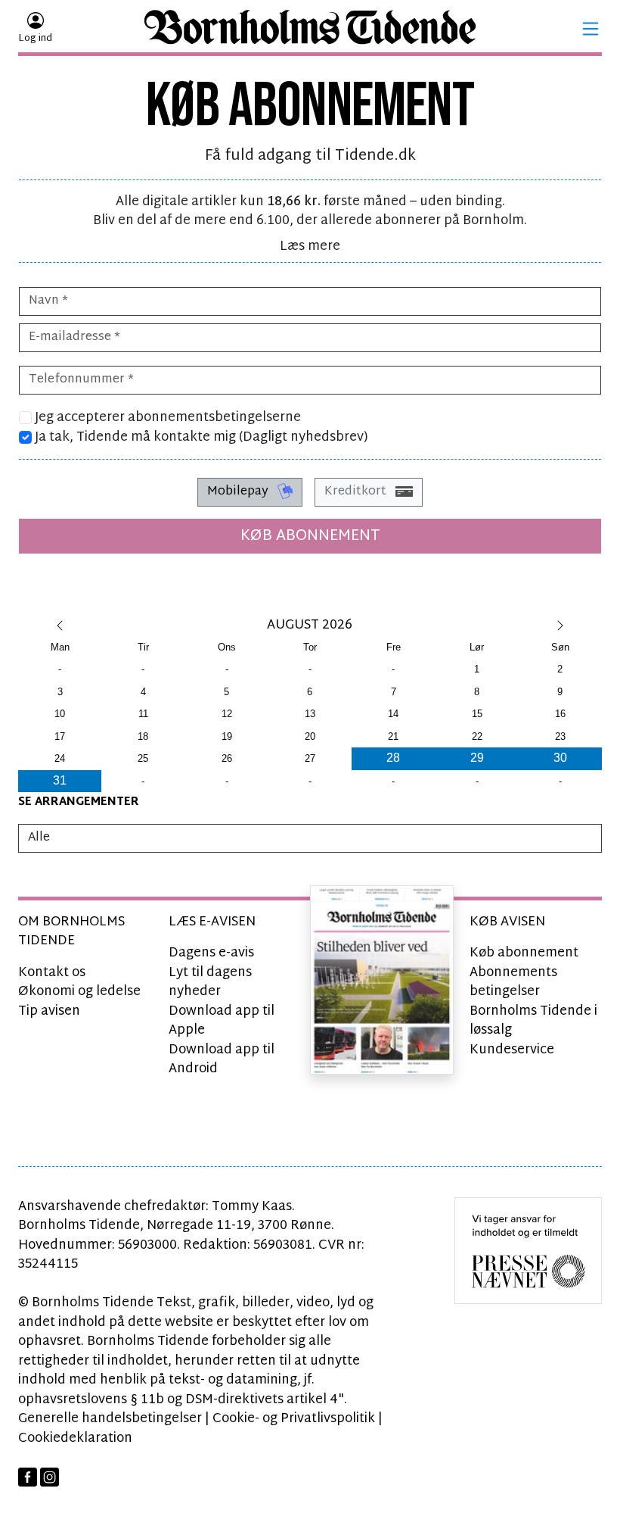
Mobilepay (239, 492)
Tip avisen (49, 1011)
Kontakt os (51, 972)
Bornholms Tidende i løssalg (533, 1021)
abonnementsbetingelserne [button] (214, 417)
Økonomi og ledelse (79, 991)
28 (393, 757)
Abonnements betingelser (513, 982)
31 (60, 780)
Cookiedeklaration (75, 1438)
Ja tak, (200, 438)
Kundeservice (512, 1050)
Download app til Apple (221, 1021)
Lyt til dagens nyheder (210, 982)
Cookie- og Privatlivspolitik (293, 1418)
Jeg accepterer (166, 418)
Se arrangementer (78, 802)
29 (477, 757)
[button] (590, 28)
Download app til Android (221, 1059)
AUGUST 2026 (309, 625)
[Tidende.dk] (310, 29)
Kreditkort (356, 492)
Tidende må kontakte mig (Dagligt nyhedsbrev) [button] (222, 437)
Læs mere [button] (310, 246)
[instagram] (49, 1477)
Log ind (35, 39)
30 (560, 757)
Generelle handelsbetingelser (110, 1418)
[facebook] (27, 1477)
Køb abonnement (310, 536)
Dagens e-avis (211, 953)
